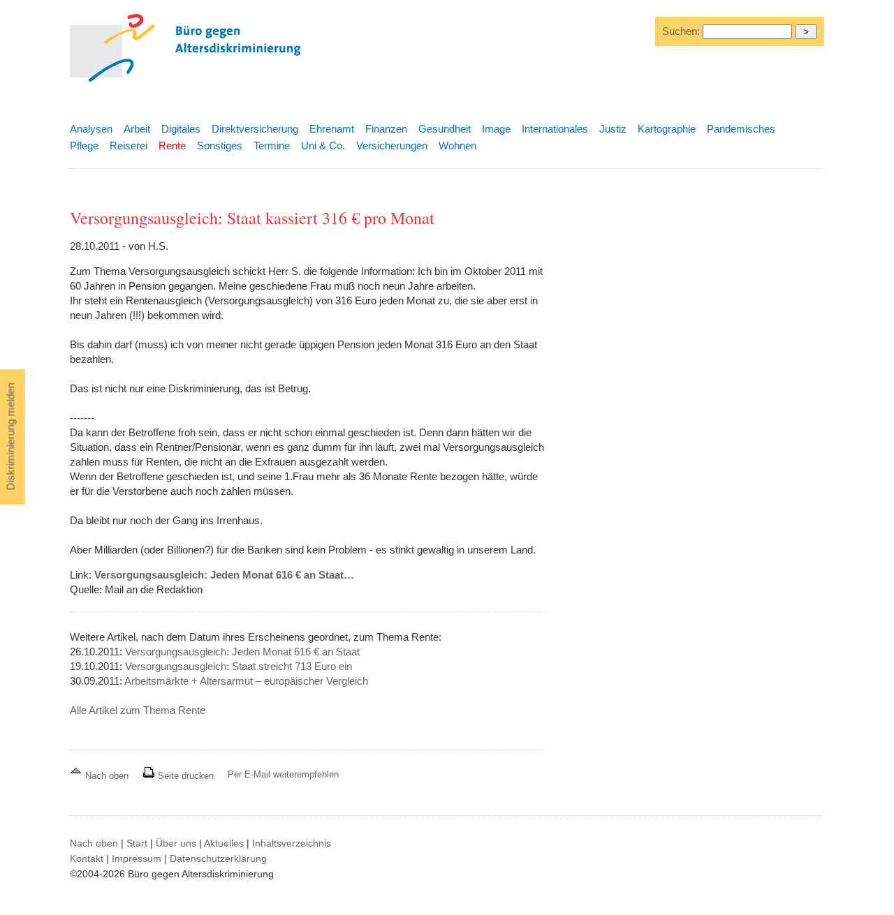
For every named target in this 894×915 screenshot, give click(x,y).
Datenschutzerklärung (218, 858)
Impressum (136, 858)
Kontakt (86, 858)
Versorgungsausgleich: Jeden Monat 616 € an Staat (242, 651)
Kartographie (667, 129)
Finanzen (386, 129)
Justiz (612, 129)
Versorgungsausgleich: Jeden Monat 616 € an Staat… (224, 575)
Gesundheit (444, 129)
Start (136, 843)
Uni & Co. (323, 145)
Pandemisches (741, 129)
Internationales (555, 129)
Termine (272, 145)
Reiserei (128, 145)
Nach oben (106, 776)
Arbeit (137, 129)
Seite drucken (184, 776)
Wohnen (457, 145)
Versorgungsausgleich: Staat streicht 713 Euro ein (238, 666)
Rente (172, 145)
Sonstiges (219, 145)
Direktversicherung (255, 129)
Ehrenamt (331, 129)
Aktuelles (224, 843)
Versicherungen (391, 145)
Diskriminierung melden (11, 437)
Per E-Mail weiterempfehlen (283, 774)
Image (496, 129)
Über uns (176, 843)
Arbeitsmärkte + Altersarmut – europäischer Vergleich (246, 681)
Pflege (84, 145)
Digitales (180, 129)
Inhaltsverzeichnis (291, 843)
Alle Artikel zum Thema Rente (137, 710)
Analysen (91, 129)
